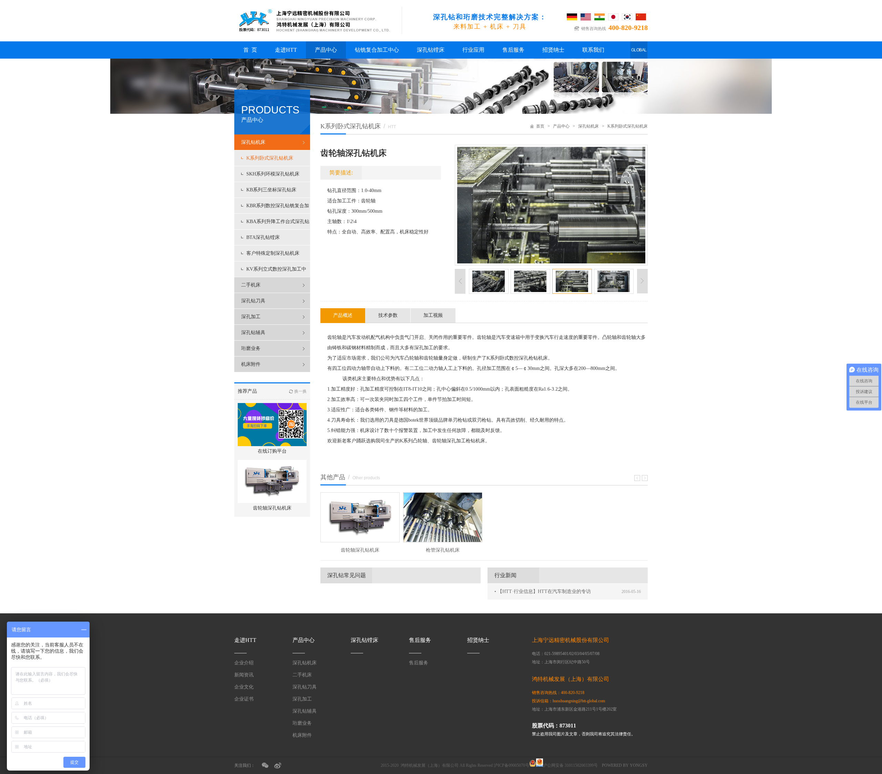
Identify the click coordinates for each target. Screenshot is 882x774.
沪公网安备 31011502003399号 (570, 765)
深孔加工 (250, 316)
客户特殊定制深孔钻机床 (272, 253)
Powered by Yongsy (625, 765)
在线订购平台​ (272, 451)
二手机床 (250, 285)
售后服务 (513, 50)
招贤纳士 (553, 50)
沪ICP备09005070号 (511, 765)
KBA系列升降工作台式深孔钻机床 (277, 224)
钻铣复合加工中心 (377, 50)
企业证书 (244, 699)
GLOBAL (639, 50)
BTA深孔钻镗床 (263, 237)
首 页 (250, 50)
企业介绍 (244, 662)
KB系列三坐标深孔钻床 (271, 189)
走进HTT (286, 50)
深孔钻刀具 (253, 300)
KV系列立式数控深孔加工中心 (276, 272)
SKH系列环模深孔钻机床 (272, 174)
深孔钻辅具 (253, 332)
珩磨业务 (250, 348)
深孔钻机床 (253, 142)
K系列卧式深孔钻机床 (269, 158)
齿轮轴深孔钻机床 (272, 508)
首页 (540, 126)
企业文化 (244, 687)
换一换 (300, 391)
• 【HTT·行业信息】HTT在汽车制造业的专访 (542, 591)
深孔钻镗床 (430, 50)
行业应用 (473, 50)
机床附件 (250, 364)
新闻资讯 (244, 674)
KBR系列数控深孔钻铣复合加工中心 (277, 208)
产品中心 (326, 50)
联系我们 (593, 50)
